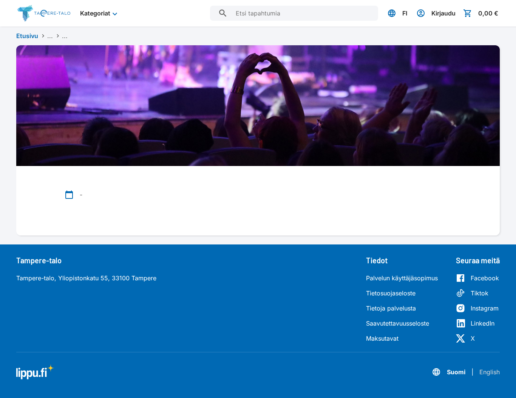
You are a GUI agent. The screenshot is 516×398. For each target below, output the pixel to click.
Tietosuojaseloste (391, 293)
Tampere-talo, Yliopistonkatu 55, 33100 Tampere (86, 278)
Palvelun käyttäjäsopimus (402, 278)
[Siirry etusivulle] (43, 13)
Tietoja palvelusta (391, 308)
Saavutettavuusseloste (397, 323)
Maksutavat (382, 338)
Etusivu (27, 35)
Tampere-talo (39, 260)
